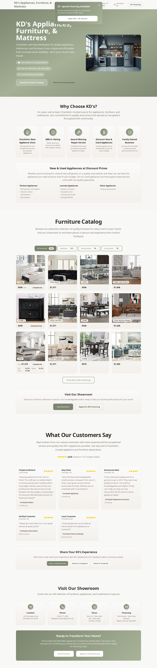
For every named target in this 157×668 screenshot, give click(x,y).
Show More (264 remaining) (78, 380)
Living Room (111, 248)
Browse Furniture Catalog (32, 82)
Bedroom (66, 248)
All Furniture (45, 248)
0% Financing (135, 4)
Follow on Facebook (100, 563)
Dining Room (88, 248)
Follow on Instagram (80, 563)
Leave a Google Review (57, 563)
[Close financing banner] (99, 5)
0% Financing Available (63, 82)
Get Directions (63, 407)
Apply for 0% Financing (89, 407)
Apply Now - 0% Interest (77, 18)
